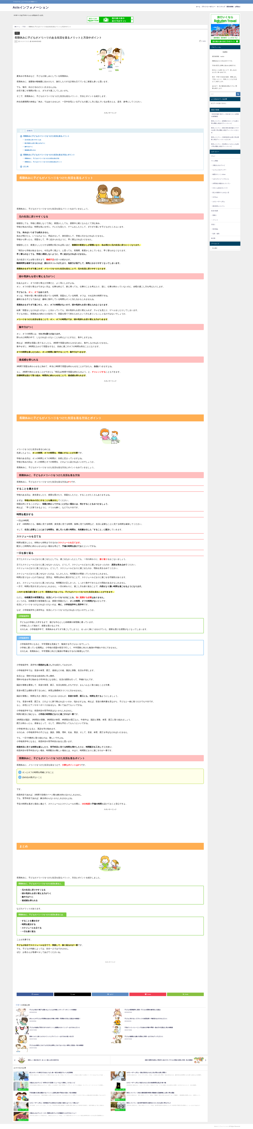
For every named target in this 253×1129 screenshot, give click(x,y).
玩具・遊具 (215, 233)
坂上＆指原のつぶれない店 (220, 192)
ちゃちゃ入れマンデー (219, 169)
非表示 (29, 130)
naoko (204, 41)
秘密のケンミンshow (218, 174)
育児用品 (215, 229)
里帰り (214, 215)
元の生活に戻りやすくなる (32, 139)
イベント (215, 220)
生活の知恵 (214, 210)
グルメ (213, 156)
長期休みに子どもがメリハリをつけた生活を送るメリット (45, 136)
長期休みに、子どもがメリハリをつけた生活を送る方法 (41, 158)
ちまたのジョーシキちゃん (220, 179)
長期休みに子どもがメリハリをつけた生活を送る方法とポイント (48, 155)
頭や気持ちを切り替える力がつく (34, 143)
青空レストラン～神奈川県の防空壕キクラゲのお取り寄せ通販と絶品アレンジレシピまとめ (225, 130)
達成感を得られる (30, 150)
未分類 (213, 238)
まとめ (25, 166)
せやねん (215, 197)
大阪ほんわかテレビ (218, 165)
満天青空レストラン (218, 206)
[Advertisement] (110, 119)
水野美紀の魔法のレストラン (221, 183)
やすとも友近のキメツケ (220, 188)
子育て (17, 33)
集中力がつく (28, 146)
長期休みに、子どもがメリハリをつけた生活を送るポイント (43, 162)
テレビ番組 (214, 160)
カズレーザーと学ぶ (218, 201)
